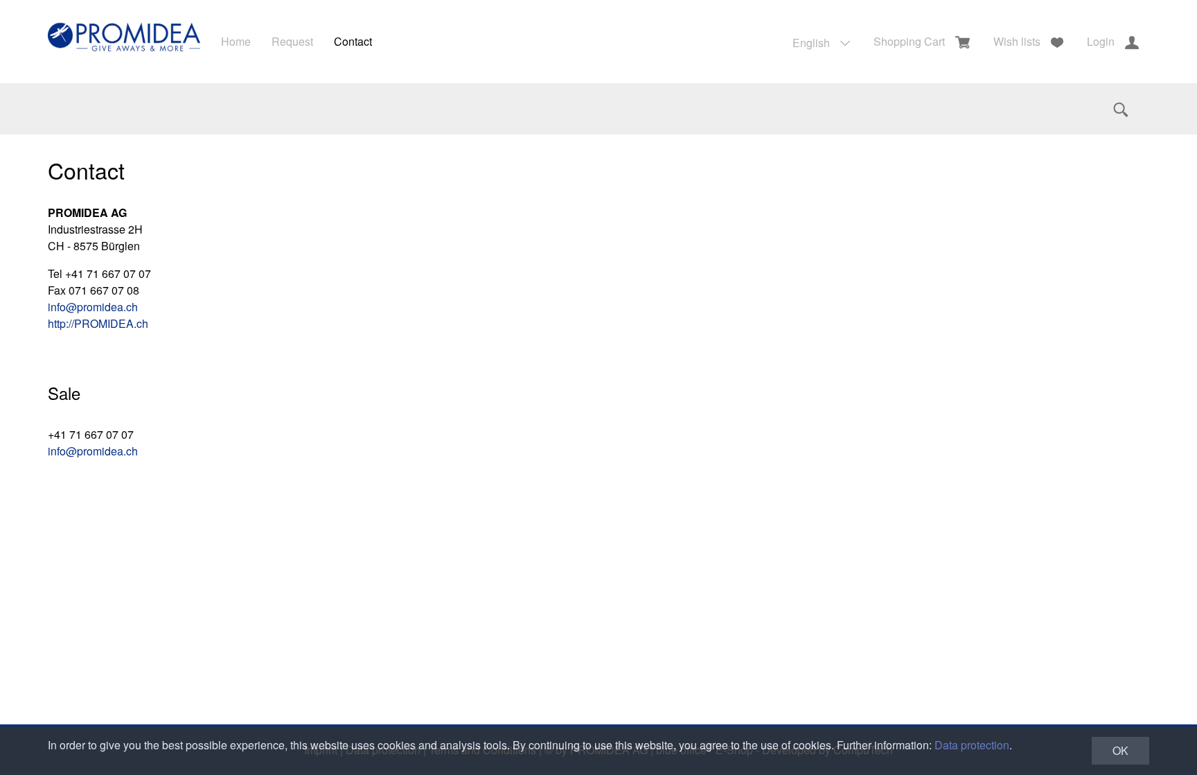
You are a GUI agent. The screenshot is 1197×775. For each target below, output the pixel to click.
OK (1120, 750)
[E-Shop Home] (124, 41)
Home (236, 41)
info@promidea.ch (93, 307)
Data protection (971, 745)
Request (292, 41)
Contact (353, 41)
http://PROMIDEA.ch (98, 323)
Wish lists (1016, 41)
